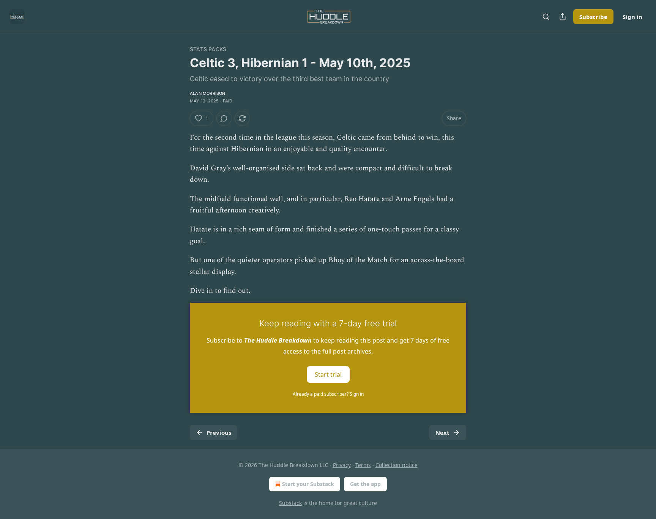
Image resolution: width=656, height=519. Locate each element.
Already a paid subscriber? (328, 394)
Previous (219, 432)
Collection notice (396, 465)
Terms (363, 465)
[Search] (546, 16)
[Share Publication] (562, 16)
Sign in (632, 16)
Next (442, 432)
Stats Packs (208, 49)
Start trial (328, 374)
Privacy (342, 465)
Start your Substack (308, 484)
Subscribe (593, 16)
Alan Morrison (208, 93)
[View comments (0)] (224, 118)
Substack (290, 502)
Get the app (365, 484)
